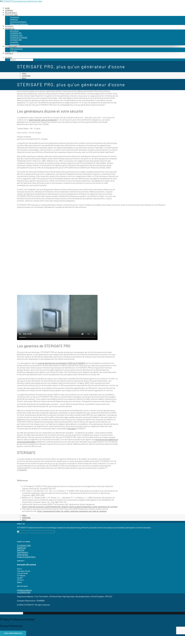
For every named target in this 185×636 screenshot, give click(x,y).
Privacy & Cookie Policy (26, 557)
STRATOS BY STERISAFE (18, 38)
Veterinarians (22, 554)
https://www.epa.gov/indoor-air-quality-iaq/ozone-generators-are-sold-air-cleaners (72, 511)
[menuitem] (95, 8)
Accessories (14, 44)
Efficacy (9, 26)
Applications (11, 15)
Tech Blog (13, 51)
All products (14, 31)
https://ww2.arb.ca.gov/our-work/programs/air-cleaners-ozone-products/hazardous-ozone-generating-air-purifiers (70, 506)
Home (7, 8)
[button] (8, 57)
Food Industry (22, 552)
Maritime (20, 550)
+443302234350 (23, 592)
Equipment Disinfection (18, 22)
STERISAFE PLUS (16, 35)
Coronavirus (14, 17)
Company (9, 10)
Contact (9, 53)
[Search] (11, 613)
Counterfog (14, 42)
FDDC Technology (16, 49)
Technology (11, 47)
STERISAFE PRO (16, 33)
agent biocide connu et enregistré (43, 120)
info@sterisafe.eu (24, 590)
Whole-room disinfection (19, 24)
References (11, 13)
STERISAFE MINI (16, 40)
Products (9, 28)
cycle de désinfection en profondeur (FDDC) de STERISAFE (62, 363)
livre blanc (71, 428)
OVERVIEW (26, 76)
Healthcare (14, 19)
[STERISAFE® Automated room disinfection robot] (92, 2)
